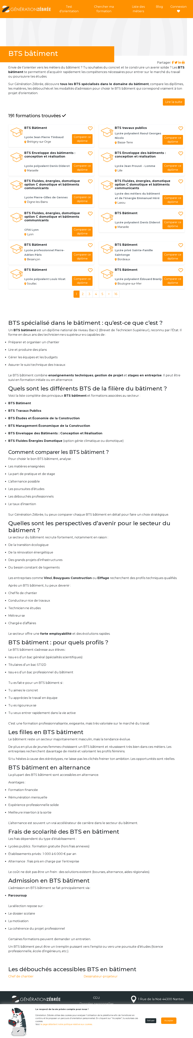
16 (115, 294)
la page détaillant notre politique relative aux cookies (66, 1024)
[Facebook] (173, 62)
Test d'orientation (69, 9)
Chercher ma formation (104, 9)
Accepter (168, 1020)
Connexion (178, 6)
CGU (96, 998)
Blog (159, 6)
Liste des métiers (138, 9)
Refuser (151, 1020)
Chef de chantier (21, 976)
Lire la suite (173, 102)
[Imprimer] (183, 62)
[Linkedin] (179, 62)
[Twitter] (176, 62)
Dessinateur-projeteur (101, 976)
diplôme (82, 139)
